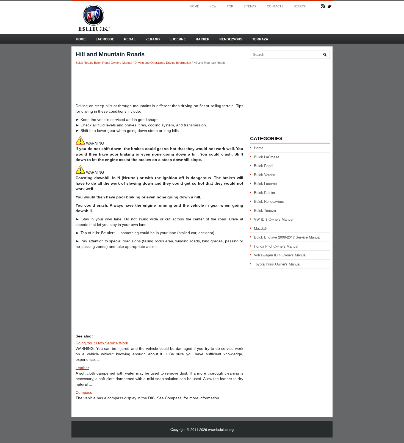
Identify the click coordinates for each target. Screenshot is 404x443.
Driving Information (178, 62)
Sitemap (249, 6)
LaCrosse (105, 39)
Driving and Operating (149, 62)
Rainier (202, 39)
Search (300, 6)
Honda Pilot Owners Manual (276, 246)
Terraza (260, 39)
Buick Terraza (265, 210)
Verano (152, 39)
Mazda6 (260, 228)
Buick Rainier (264, 192)
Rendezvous (230, 39)
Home (194, 6)
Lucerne (178, 39)
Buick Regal (84, 62)
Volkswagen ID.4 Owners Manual (280, 255)
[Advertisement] (159, 83)
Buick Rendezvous (269, 201)
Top (230, 6)
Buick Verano (264, 174)
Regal (129, 39)
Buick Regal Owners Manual (113, 62)
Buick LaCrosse (266, 156)
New (212, 6)
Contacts (275, 6)
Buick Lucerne (265, 183)
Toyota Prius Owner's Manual (277, 264)
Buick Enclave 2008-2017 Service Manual (287, 237)
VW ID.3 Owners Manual (273, 219)
